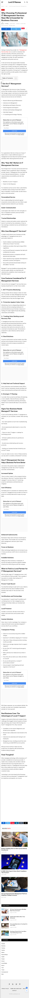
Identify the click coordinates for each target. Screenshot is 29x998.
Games (2, 952)
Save (23, 28)
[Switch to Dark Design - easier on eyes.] (25, 2)
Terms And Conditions (15, 988)
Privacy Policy (5, 988)
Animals (3, 943)
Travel (2, 969)
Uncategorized (4, 972)
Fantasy (3, 948)
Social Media (4, 963)
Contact (14, 990)
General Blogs (4, 954)
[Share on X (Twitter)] (16, 29)
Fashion (3, 950)
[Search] (27, 2)
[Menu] (2, 2)
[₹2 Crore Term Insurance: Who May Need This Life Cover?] (5, 911)
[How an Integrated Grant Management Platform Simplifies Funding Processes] (14, 884)
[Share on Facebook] (6, 29)
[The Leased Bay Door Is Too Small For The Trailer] (5, 925)
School (2, 961)
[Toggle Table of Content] (15, 78)
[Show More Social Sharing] (26, 29)
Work (2, 974)
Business (3, 945)
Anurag (6, 23)
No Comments (5, 25)
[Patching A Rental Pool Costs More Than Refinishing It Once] (5, 933)
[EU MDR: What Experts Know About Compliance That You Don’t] (14, 861)
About (24, 988)
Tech (3, 9)
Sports (2, 965)
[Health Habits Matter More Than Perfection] (5, 918)
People (3, 958)
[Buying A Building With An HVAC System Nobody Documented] (14, 839)
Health (2, 956)
